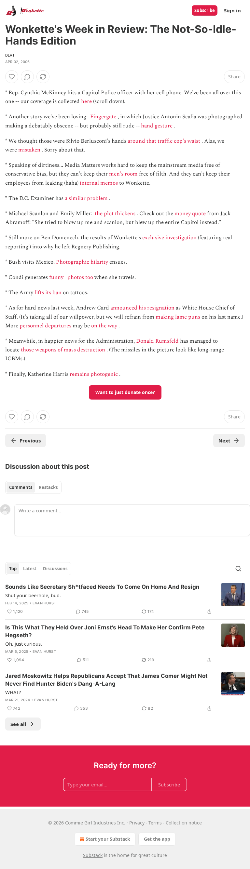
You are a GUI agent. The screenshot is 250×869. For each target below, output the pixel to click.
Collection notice (184, 823)
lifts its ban (48, 292)
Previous (30, 440)
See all (18, 724)
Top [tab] (13, 569)
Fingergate (103, 116)
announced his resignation (142, 308)
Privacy (137, 823)
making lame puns (178, 317)
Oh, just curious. (23, 643)
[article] (125, 599)
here (86, 101)
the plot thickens (115, 213)
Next (224, 440)
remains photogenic (94, 374)
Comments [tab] (20, 487)
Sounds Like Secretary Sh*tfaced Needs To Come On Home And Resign (102, 587)
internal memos (99, 183)
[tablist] (33, 487)
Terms (155, 823)
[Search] (238, 568)
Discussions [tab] (55, 569)
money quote (190, 213)
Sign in (232, 10)
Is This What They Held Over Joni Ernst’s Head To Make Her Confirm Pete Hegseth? (104, 631)
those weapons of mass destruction (63, 350)
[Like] (11, 76)
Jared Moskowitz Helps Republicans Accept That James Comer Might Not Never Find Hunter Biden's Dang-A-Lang (106, 680)
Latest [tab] (29, 569)
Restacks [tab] (48, 487)
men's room (123, 174)
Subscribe (204, 10)
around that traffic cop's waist (164, 141)
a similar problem (86, 198)
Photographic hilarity (82, 262)
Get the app (157, 839)
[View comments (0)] (27, 76)
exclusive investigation (169, 237)
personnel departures (45, 326)
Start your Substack (108, 839)
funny (56, 277)
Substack (93, 855)
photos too (80, 277)
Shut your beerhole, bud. (33, 595)
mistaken (29, 150)
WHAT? (13, 692)
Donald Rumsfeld (157, 341)
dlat (10, 55)
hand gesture (157, 126)
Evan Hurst (44, 603)
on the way (104, 326)
